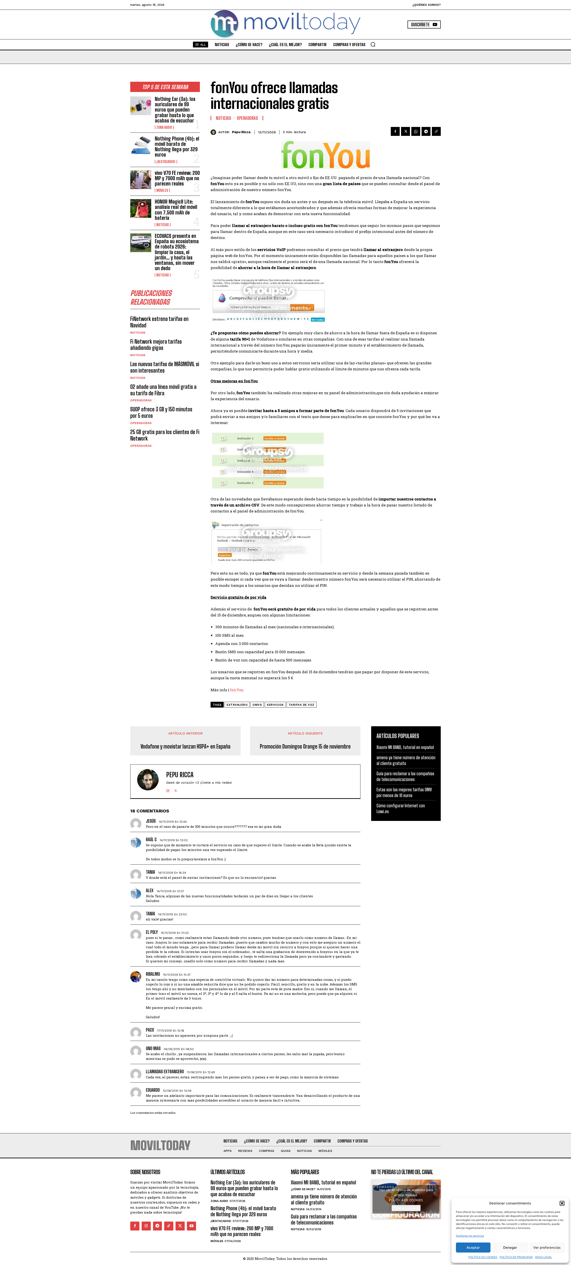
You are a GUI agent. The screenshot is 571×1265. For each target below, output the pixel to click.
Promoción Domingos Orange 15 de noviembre (305, 746)
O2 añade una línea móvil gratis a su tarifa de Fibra (163, 390)
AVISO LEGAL (543, 1257)
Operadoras (141, 400)
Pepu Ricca (241, 132)
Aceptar (473, 1247)
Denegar (510, 1247)
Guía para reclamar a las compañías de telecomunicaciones (324, 1219)
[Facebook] (395, 131)
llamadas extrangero (165, 1071)
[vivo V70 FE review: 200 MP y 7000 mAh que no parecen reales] (140, 179)
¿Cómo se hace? (303, 1189)
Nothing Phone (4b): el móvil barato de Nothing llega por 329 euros (177, 147)
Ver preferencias (547, 1247)
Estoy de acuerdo (406, 1208)
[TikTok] (168, 1226)
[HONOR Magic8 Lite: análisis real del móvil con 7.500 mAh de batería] (140, 208)
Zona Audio (164, 127)
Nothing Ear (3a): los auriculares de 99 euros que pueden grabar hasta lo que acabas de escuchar (175, 110)
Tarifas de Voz (301, 704)
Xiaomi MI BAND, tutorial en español (405, 747)
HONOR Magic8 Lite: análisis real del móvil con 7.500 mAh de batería (176, 210)
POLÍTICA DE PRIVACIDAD (516, 1257)
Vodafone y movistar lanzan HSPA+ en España (185, 746)
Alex (149, 890)
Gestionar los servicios (470, 1235)
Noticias (162, 224)
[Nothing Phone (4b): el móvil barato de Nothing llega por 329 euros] (140, 145)
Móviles (162, 190)
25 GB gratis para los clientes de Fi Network (164, 435)
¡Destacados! (166, 161)
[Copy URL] (436, 131)
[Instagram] (168, 790)
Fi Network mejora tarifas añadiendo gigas (156, 344)
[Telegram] (426, 131)
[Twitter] (405, 131)
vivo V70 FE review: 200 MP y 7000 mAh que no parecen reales (177, 178)
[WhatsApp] (415, 131)
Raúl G (151, 839)
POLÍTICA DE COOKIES (482, 1257)
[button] (562, 1203)
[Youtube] (191, 1226)
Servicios (275, 704)
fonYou (237, 689)
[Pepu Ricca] (214, 132)
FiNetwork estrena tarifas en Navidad (159, 322)
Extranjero (237, 704)
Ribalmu (153, 974)
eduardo (153, 1090)
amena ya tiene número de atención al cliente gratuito (324, 1199)
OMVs (257, 704)
